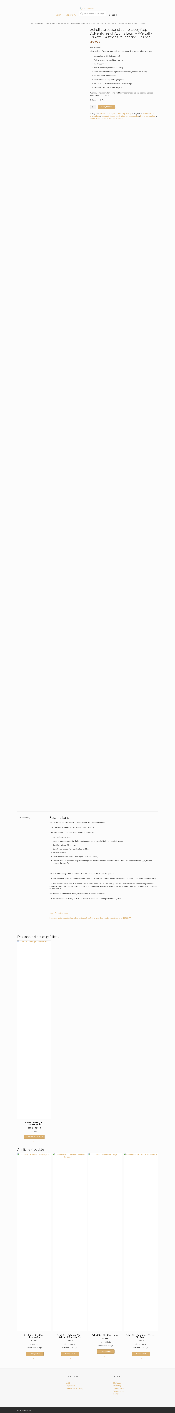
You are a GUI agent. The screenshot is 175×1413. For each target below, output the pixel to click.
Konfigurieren (106, 107)
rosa (104, 118)
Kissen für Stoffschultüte (59, 913)
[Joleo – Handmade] (87, 8)
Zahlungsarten (118, 1388)
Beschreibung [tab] (24, 817)
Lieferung (117, 1385)
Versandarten (118, 1391)
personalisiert (151, 116)
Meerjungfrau (134, 116)
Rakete (99, 118)
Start (32, 23)
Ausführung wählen (34, 1136)
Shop (58, 15)
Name (142, 116)
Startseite (117, 1383)
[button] (116, 108)
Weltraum (119, 118)
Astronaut (105, 116)
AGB (68, 1383)
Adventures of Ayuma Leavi (54, 23)
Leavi (118, 116)
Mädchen (124, 116)
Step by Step (39, 23)
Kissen (112, 116)
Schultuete (111, 118)
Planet (92, 118)
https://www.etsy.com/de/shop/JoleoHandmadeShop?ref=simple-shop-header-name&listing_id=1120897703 (91, 918)
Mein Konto (71, 15)
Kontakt (116, 1394)
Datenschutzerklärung (74, 1388)
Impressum (70, 1385)
